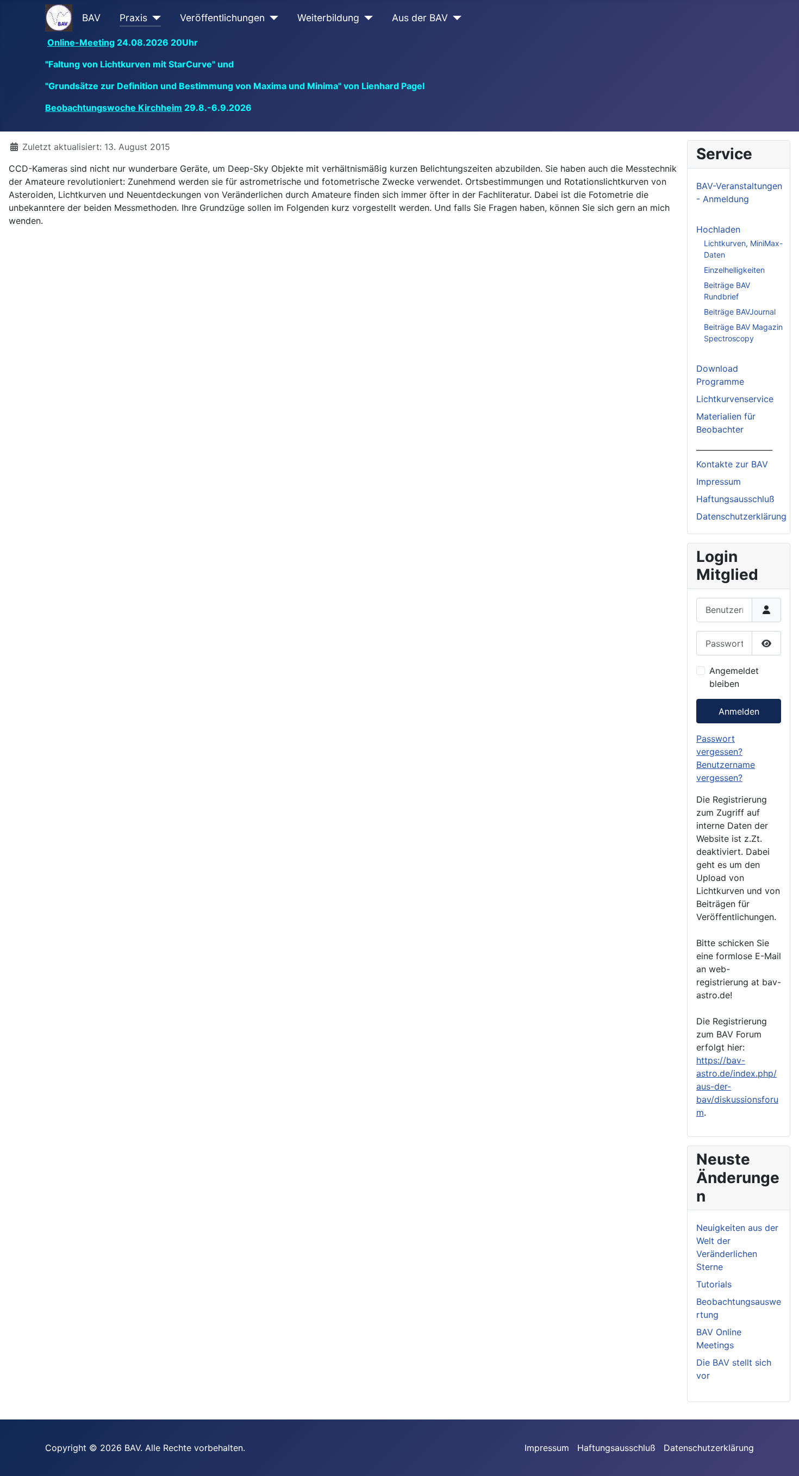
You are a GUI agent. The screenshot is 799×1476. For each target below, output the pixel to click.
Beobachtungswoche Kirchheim (113, 107)
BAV (91, 17)
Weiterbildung (328, 17)
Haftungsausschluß (735, 498)
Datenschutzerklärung (741, 516)
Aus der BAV (420, 17)
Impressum (718, 481)
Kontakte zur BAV (732, 464)
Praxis (133, 17)
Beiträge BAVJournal (740, 311)
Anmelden (739, 711)
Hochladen (718, 229)
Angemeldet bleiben (734, 677)
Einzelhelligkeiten (734, 269)
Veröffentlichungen (222, 17)
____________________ (734, 446)
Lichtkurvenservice (734, 398)
